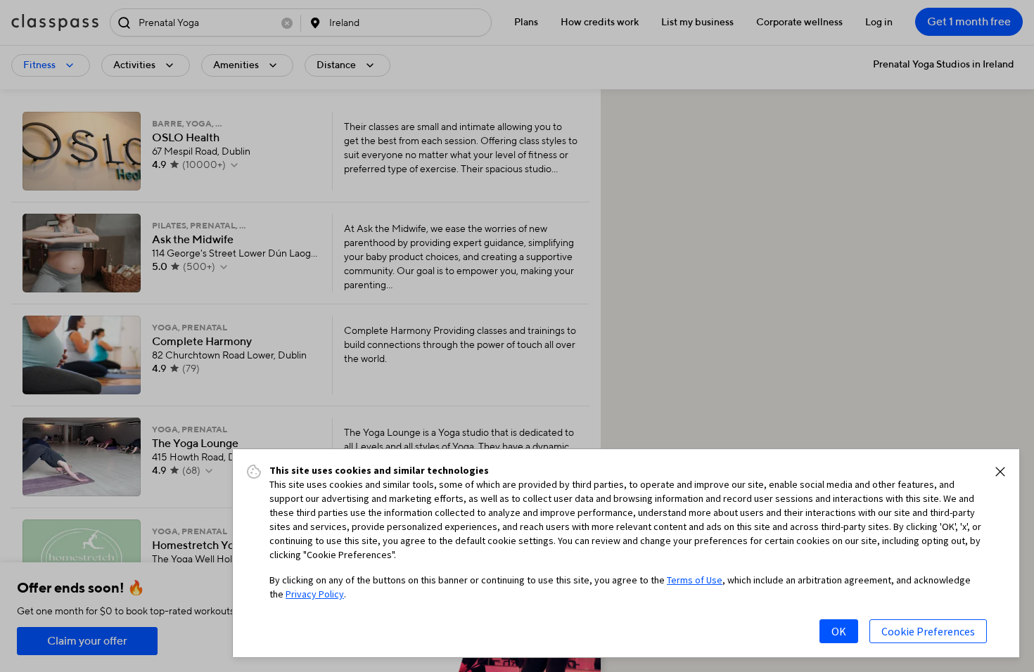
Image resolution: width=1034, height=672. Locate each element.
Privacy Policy (315, 594)
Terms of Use (694, 580)
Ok (838, 631)
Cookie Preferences (928, 631)
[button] (1000, 472)
